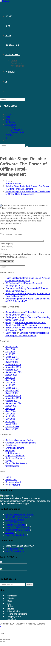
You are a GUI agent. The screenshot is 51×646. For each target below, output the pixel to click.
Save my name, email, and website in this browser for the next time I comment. (25, 255)
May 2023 (10, 419)
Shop (7, 117)
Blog (7, 119)
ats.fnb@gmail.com (14, 548)
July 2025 (10, 377)
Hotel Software (12, 453)
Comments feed (13, 482)
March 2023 (11, 424)
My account (10, 124)
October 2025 (11, 369)
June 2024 (10, 411)
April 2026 (10, 354)
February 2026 (12, 359)
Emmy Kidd (10, 333)
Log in (8, 477)
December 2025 (13, 364)
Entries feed (11, 479)
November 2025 (13, 367)
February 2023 (12, 426)
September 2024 (13, 403)
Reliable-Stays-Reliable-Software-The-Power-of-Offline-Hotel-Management (27, 192)
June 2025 (10, 380)
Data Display (11, 445)
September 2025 (13, 372)
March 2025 (11, 388)
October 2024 (11, 400)
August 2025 (11, 375)
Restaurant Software (15, 458)
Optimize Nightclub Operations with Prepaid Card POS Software (27, 334)
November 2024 (13, 398)
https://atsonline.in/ (14, 551)
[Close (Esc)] (9, 639)
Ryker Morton (11, 327)
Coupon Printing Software (17, 517)
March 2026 (11, 357)
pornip (8, 322)
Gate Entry (10, 450)
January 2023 (11, 429)
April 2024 (10, 416)
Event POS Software (15, 522)
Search (29, 585)
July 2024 (10, 408)
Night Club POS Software (17, 527)
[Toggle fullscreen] (4, 639)
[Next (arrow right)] (4, 641)
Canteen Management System (19, 440)
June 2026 (10, 349)
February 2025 (12, 390)
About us (11, 619)
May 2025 (10, 382)
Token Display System (16, 463)
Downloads (16, 129)
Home (8, 114)
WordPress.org (12, 484)
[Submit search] (27, 146)
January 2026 (11, 362)
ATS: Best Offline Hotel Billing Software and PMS (25, 313)
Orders (14, 127)
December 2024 (13, 395)
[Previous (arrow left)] (1, 641)
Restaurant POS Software (17, 530)
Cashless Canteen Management (20, 442)
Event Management (14, 448)
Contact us (10, 122)
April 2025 (10, 385)
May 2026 (10, 351)
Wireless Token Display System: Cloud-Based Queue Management (25, 323)
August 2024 (11, 406)
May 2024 (10, 413)
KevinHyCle (10, 317)
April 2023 (10, 421)
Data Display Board (14, 519)
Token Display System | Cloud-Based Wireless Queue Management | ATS (27, 279)
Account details (18, 132)
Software (9, 532)
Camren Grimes (12, 312)
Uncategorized (12, 466)
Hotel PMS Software (15, 524)
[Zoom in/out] (1, 639)
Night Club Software (14, 455)
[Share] (6, 639)
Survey (8, 461)
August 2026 (11, 346)
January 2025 (11, 393)
